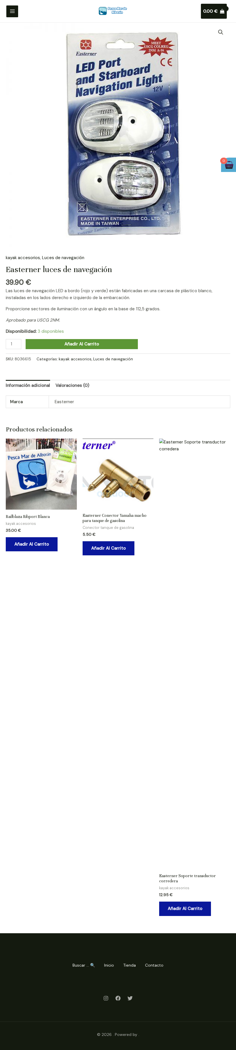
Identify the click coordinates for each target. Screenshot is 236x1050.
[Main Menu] (12, 11)
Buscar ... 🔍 (84, 965)
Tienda (129, 965)
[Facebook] (118, 998)
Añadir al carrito (81, 344)
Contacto (154, 965)
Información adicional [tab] (28, 385)
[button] (221, 32)
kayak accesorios (23, 258)
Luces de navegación (63, 258)
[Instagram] (106, 998)
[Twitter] (130, 998)
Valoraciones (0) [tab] (72, 385)
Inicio (109, 965)
